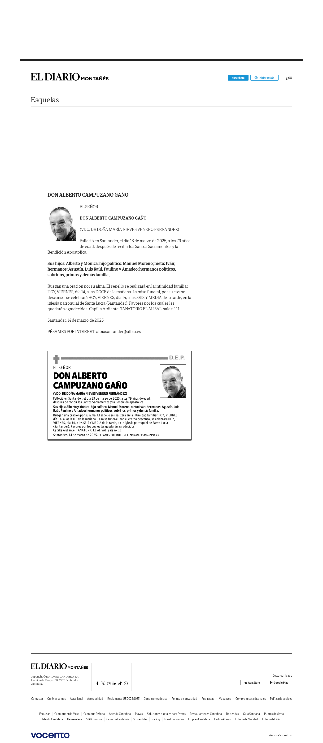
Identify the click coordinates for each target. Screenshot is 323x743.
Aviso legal (76, 698)
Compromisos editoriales (251, 698)
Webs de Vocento (279, 735)
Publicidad (207, 698)
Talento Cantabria (52, 719)
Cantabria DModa (94, 714)
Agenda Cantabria (120, 714)
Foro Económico (174, 719)
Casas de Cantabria (117, 719)
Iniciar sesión (267, 78)
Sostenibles (140, 719)
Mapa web (225, 698)
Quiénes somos (56, 698)
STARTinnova (94, 719)
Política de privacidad (184, 698)
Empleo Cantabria (199, 719)
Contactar (37, 698)
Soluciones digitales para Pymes (166, 714)
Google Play (281, 682)
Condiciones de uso (155, 698)
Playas (139, 714)
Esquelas (45, 99)
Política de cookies (281, 698)
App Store (254, 682)
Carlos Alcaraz (222, 719)
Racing (156, 719)
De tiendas (232, 714)
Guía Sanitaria (251, 714)
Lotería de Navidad (246, 719)
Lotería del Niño (271, 719)
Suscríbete (238, 78)
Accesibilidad (95, 698)
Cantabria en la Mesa (66, 714)
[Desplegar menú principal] (289, 78)
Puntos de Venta (274, 714)
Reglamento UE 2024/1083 (123, 698)
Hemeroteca (74, 719)
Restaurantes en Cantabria (206, 714)
